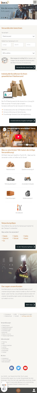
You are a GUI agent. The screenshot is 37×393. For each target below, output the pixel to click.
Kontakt (17, 316)
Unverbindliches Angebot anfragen (21, 120)
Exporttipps (5, 350)
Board (26, 238)
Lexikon (4, 347)
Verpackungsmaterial (7, 335)
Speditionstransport (7, 327)
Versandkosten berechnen (24, 67)
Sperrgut (5, 238)
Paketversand (5, 325)
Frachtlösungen (6, 330)
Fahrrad (16, 238)
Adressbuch (5, 358)
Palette (16, 236)
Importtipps (5, 348)
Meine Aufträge (6, 360)
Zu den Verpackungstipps (25, 247)
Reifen (26, 236)
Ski (4, 240)
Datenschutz (8, 316)
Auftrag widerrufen (27, 316)
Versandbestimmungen (26, 314)
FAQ (3, 343)
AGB (15, 314)
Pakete (5, 236)
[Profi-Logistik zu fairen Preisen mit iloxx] (18, 12)
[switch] (4, 389)
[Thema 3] (5, 17)
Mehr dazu (29, 305)
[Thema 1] (1, 17)
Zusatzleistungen (6, 329)
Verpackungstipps (7, 345)
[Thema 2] (3, 17)
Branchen (4, 332)
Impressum (8, 314)
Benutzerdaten (6, 361)
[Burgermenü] (35, 2)
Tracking (4, 342)
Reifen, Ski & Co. (6, 334)
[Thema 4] (7, 17)
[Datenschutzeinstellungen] (18, 390)
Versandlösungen (6, 322)
